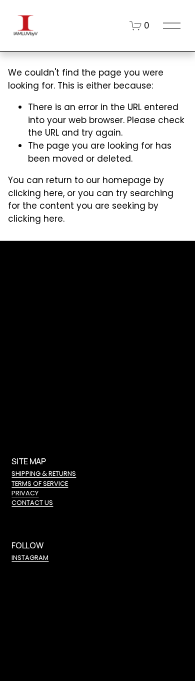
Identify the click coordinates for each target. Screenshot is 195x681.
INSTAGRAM (30, 557)
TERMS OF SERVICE (40, 483)
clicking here (35, 193)
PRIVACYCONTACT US (32, 498)
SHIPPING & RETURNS (44, 473)
